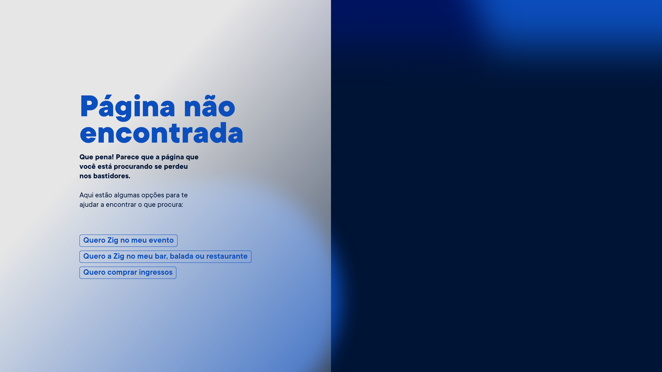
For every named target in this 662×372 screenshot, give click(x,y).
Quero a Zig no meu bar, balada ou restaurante (165, 257)
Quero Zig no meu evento (128, 241)
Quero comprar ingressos (128, 273)
